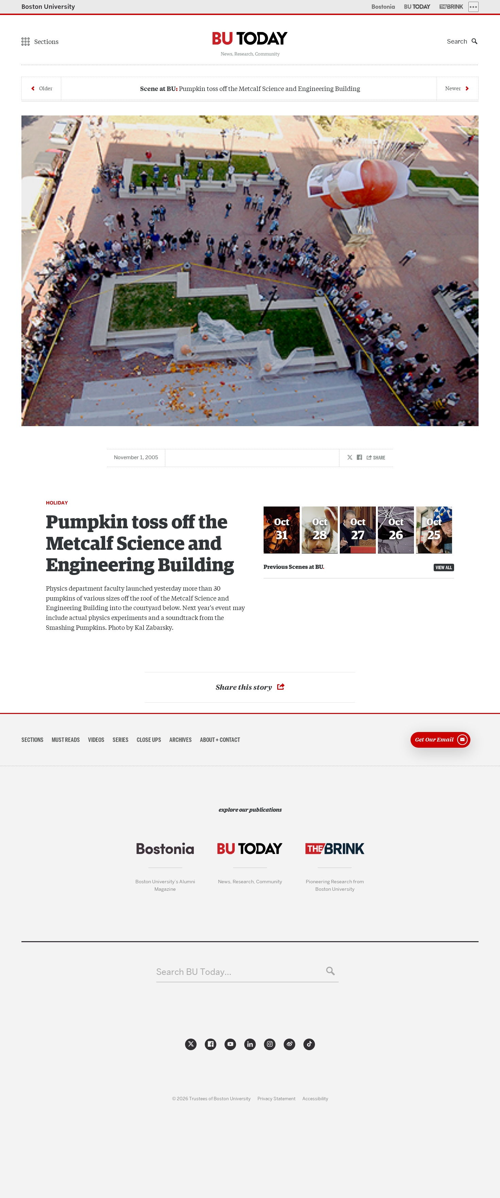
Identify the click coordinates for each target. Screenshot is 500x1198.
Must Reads (66, 740)
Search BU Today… (193, 972)
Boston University (48, 6)
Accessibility (315, 1098)
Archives (180, 740)
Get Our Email (434, 739)
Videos (96, 740)
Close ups (149, 740)
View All (444, 567)
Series (121, 740)
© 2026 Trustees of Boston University (211, 1098)
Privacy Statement (276, 1098)
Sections (32, 740)
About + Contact (220, 740)
